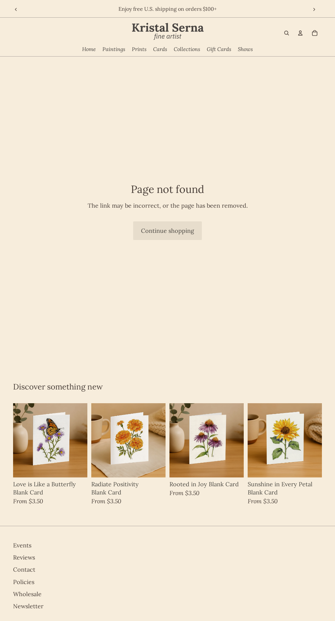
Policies (23, 581)
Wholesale (27, 594)
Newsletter (28, 606)
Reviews (24, 557)
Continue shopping (167, 230)
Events (22, 545)
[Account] (300, 33)
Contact (24, 569)
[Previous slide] (15, 10)
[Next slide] (315, 10)
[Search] (286, 33)
